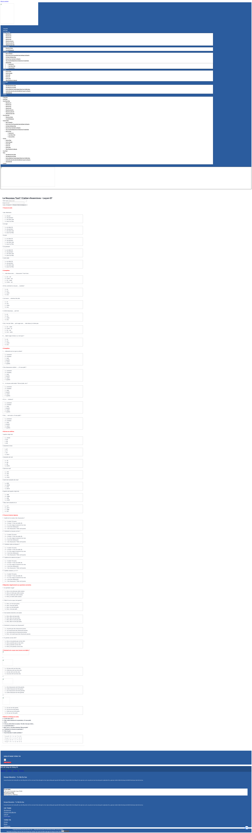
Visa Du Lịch (11, 64)
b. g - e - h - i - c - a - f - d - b (13, 738)
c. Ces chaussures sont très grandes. (15, 690)
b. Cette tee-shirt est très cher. (13, 670)
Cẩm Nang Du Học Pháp (11, 85)
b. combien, (8, 372)
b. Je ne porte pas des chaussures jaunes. (16, 630)
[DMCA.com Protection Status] (65, 831)
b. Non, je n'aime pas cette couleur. (14, 593)
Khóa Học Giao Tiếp (10, 44)
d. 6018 (7, 466)
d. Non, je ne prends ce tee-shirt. (14, 646)
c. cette (7, 293)
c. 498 (7, 498)
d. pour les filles (9, 221)
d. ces (7, 294)
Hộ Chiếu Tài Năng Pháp (11, 57)
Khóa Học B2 (8, 39)
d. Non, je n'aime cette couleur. (13, 596)
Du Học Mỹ (8, 75)
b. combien (8, 356)
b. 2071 (7, 508)
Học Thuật (5, 82)
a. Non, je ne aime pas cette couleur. (15, 591)
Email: (4, 203)
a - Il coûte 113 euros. (11, 521)
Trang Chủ (5, 28)
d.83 (6, 443)
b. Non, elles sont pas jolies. (12, 618)
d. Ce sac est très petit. (11, 713)
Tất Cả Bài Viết (9, 92)
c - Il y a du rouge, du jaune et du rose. (15, 525)
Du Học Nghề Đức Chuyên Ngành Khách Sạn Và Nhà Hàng (18, 89)
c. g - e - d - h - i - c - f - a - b (13, 739)
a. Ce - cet (8, 276)
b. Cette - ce (8, 328)
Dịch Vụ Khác (6, 51)
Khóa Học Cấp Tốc (10, 41)
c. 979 (7, 487)
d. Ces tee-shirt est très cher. (13, 673)
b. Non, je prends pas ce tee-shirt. (14, 643)
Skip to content (4, 1)
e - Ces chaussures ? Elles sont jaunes (15, 528)
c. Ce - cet (8, 330)
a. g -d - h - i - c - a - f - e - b (13, 736)
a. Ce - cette (8, 326)
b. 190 (7, 473)
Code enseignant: (7, 205)
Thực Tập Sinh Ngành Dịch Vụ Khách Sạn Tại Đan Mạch (17, 60)
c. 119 (6, 475)
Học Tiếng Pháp (6, 32)
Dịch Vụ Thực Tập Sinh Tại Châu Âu (13, 59)
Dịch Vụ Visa (8, 62)
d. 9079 (7, 488)
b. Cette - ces (9, 278)
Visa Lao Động (11, 67)
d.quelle (7, 360)
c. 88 (6, 464)
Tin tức (6, 822)
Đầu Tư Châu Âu (9, 53)
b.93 (6, 439)
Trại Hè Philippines (10, 50)
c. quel (7, 358)
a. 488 (7, 494)
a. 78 (6, 460)
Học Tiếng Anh (6, 46)
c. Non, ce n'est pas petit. (12, 607)
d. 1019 (7, 477)
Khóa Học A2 (8, 35)
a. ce (6, 289)
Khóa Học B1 (8, 37)
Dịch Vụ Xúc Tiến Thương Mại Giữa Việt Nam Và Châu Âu (17, 55)
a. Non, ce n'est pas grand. (12, 603)
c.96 (6, 441)
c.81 (6, 452)
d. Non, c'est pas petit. (11, 609)
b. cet (6, 291)
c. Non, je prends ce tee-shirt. (13, 644)
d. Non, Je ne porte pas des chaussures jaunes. (18, 634)
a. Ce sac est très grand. (11, 707)
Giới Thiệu (5, 30)
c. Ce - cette (8, 280)
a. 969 (7, 483)
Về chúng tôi (7, 810)
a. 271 (7, 506)
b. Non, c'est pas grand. (11, 605)
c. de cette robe (9, 219)
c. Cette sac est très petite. (12, 711)
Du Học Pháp (8, 71)
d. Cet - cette (9, 332)
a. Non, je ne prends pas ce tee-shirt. (15, 641)
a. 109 (7, 472)
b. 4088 (7, 496)
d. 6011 (7, 454)
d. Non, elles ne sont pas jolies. (13, 621)
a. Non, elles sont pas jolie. (12, 616)
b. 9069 (7, 485)
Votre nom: (5, 200)
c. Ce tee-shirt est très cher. (12, 672)
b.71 (6, 451)
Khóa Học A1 (8, 34)
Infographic (7, 826)
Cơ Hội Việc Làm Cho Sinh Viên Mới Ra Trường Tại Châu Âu (18, 91)
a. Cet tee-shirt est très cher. (13, 668)
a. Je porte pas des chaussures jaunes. (15, 628)
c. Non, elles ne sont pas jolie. (13, 619)
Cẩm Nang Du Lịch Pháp (11, 87)
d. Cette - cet (9, 282)
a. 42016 (7, 437)
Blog (4, 83)
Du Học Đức (8, 78)
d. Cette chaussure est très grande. (14, 692)
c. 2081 (7, 509)
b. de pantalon (9, 217)
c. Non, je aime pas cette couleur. (14, 594)
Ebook (5, 824)
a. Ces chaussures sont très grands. (14, 687)
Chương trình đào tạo (10, 812)
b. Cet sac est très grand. (12, 709)
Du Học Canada (9, 73)
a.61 (6, 449)
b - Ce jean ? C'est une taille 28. (13, 523)
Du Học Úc (8, 76)
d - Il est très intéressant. (12, 526)
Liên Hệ (4, 94)
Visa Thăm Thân (11, 66)
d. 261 (7, 511)
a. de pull (7, 216)
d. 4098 (7, 500)
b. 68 (6, 462)
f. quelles (7, 363)
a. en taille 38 (9, 227)
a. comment (8, 354)
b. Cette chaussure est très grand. (14, 689)
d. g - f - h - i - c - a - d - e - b (13, 741)
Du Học (4, 69)
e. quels (7, 361)
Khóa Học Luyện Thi (10, 42)
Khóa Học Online (9, 48)
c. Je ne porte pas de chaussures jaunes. (16, 632)
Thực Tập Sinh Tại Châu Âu (11, 80)
